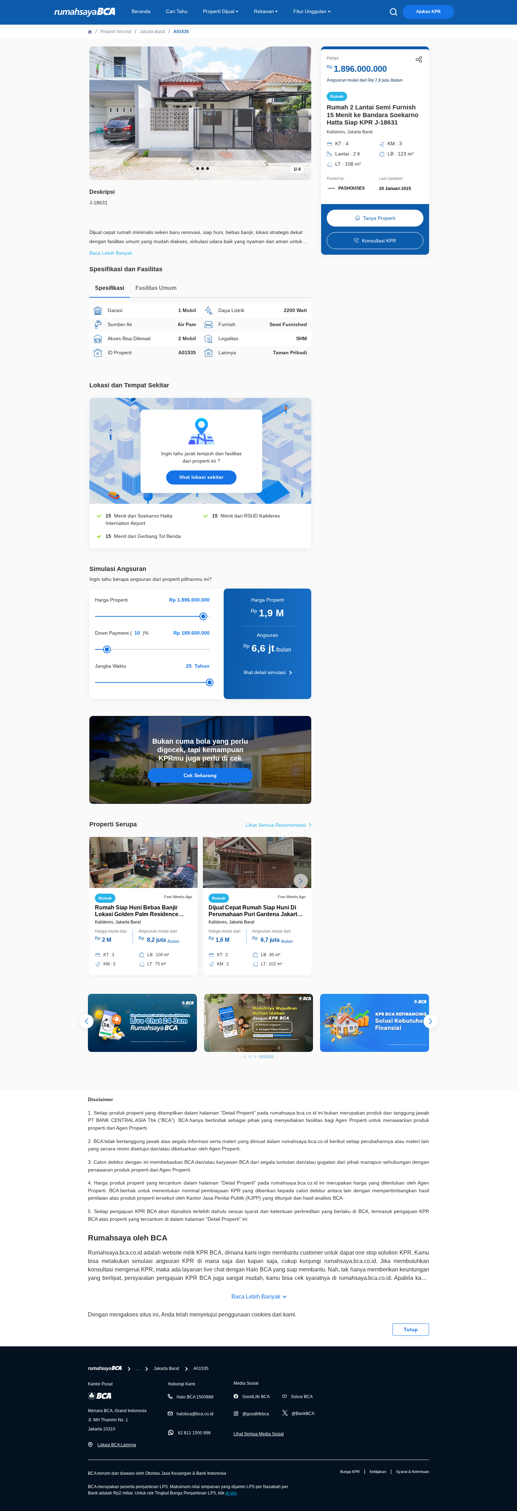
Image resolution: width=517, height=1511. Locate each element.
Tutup (411, 1329)
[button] (301, 113)
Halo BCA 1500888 (195, 1397)
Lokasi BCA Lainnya (116, 1444)
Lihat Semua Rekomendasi (276, 825)
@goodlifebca (255, 1413)
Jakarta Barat (152, 31)
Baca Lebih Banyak (255, 1297)
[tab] (109, 290)
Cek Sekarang (200, 775)
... (137, 1368)
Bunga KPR (350, 1471)
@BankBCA (303, 1413)
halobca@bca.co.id (195, 1413)
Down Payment (112, 633)
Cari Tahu (176, 11)
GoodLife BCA (256, 1396)
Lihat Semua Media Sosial (259, 1433)
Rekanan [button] (264, 11)
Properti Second (115, 31)
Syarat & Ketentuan (412, 1471)
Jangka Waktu (110, 666)
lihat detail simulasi (265, 672)
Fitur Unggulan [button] (309, 11)
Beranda (141, 11)
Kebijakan (378, 1471)
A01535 (181, 31)
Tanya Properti (379, 218)
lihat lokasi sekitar (201, 477)
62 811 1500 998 (194, 1432)
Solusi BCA (302, 1396)
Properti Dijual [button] (218, 11)
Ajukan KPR (428, 11)
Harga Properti (111, 600)
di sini (231, 1493)
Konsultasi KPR (379, 240)
